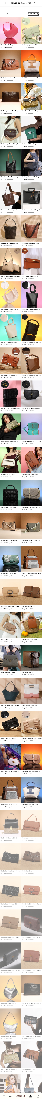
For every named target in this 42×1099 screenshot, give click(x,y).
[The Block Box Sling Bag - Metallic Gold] (10, 426)
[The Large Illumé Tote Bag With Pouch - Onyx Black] (31, 162)
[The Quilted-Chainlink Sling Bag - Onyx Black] (10, 889)
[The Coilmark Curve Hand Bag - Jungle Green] (10, 559)
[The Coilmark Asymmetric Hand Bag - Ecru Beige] (10, 526)
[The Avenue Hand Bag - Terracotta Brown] (31, 823)
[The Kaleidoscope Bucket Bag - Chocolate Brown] (31, 360)
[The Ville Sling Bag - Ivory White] (10, 294)
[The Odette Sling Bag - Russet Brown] (31, 955)
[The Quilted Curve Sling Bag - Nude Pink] (10, 757)
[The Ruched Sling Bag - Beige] (31, 724)
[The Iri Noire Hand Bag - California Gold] (10, 1054)
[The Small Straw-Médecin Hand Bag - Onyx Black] (10, 823)
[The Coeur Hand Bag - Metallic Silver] (10, 988)
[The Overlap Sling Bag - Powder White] (10, 460)
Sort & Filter (32, 14)
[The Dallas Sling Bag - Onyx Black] (10, 856)
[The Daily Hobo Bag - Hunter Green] (10, 691)
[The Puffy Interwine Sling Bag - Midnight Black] (10, 393)
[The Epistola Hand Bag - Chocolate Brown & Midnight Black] (10, 790)
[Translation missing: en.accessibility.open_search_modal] (34, 3)
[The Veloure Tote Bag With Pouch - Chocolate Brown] (10, 195)
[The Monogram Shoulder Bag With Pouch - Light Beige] (10, 261)
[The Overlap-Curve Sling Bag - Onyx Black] (31, 1021)
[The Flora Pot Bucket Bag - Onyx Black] (31, 294)
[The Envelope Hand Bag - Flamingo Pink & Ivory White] (31, 691)
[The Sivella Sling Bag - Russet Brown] (31, 889)
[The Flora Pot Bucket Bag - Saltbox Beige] (10, 327)
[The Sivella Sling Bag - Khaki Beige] (10, 592)
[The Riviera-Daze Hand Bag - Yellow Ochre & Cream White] (31, 63)
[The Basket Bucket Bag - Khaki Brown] (31, 625)
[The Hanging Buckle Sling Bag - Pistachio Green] (31, 30)
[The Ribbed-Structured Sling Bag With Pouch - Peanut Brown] (31, 757)
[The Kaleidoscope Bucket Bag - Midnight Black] (31, 327)
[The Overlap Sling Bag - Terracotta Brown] (31, 261)
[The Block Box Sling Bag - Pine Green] (31, 426)
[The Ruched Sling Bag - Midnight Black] (10, 724)
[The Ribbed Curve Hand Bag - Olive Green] (31, 526)
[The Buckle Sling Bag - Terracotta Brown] (31, 1054)
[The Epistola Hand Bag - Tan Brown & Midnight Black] (31, 559)
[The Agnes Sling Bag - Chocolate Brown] (31, 592)
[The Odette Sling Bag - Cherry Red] (31, 922)
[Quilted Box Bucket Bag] (10, 493)
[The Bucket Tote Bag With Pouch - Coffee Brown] (10, 228)
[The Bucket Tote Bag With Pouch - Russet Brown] (31, 228)
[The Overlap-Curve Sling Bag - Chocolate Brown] (10, 129)
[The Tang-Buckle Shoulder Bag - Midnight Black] (31, 393)
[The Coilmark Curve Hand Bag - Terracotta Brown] (10, 63)
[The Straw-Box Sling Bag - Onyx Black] (31, 96)
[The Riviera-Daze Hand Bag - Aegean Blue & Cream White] (31, 790)
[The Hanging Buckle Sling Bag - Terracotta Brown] (31, 460)
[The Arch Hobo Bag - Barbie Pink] (10, 30)
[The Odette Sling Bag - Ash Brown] (10, 922)
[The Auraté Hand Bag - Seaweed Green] (10, 658)
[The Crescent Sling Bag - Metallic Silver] (10, 1021)
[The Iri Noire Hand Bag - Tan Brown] (10, 625)
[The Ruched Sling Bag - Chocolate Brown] (10, 360)
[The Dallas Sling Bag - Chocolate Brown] (31, 856)
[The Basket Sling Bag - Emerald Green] (31, 129)
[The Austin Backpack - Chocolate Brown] (31, 658)
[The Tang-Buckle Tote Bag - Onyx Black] (31, 988)
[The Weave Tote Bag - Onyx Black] (10, 162)
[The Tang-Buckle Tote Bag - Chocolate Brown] (10, 96)
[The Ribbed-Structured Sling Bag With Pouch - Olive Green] (31, 493)
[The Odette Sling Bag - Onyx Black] (10, 955)
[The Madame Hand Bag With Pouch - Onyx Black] (31, 195)
